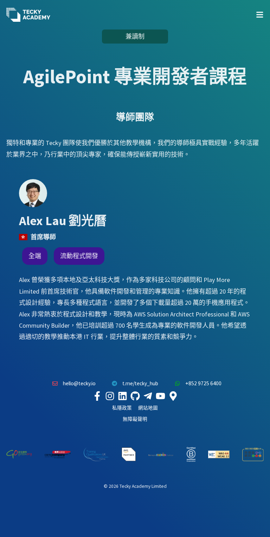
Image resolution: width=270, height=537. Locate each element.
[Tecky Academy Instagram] (109, 396)
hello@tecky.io (79, 383)
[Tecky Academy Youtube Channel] (160, 396)
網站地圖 (148, 408)
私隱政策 (122, 408)
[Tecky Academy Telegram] (147, 396)
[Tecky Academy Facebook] (97, 396)
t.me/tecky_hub (140, 383)
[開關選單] (260, 14)
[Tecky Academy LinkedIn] (122, 396)
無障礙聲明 (135, 419)
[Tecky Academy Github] (135, 396)
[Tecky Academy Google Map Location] (173, 396)
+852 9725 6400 (203, 383)
